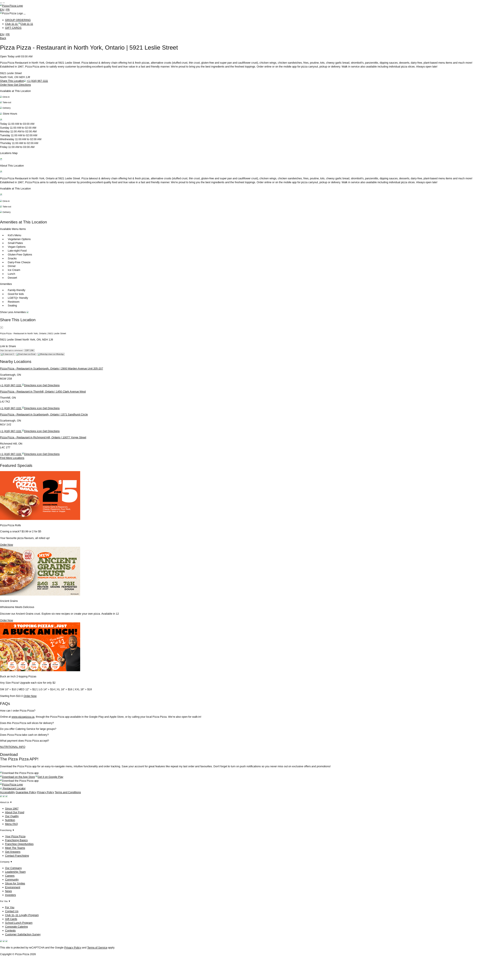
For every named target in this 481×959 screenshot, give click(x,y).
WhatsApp (60, 354)
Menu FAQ (11, 824)
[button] (240, 117)
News (8, 891)
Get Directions (22, 84)
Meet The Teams (15, 847)
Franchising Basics (16, 840)
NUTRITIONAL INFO (12, 746)
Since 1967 (12, 808)
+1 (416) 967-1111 (37, 80)
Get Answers (12, 851)
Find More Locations (12, 457)
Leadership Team (15, 871)
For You (9, 907)
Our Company (13, 868)
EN (2, 9)
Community (12, 879)
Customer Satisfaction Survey (23, 934)
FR (8, 9)
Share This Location (12, 80)
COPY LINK (29, 350)
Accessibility (7, 792)
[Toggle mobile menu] (1, 2)
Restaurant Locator (14, 788)
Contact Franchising (17, 855)
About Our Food (14, 812)
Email (33, 354)
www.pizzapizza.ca (23, 716)
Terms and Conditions (68, 792)
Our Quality (12, 816)
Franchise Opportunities (19, 844)
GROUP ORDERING (18, 20)
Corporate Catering (16, 926)
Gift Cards (11, 919)
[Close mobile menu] (4, 2)
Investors (10, 895)
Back (3, 38)
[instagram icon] (4, 796)
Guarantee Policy (26, 792)
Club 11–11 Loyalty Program (22, 915)
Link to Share (8, 346)
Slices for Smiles (15, 883)
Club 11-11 (11, 23)
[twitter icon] (7, 796)
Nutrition (10, 820)
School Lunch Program (18, 922)
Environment (12, 887)
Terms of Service (97, 947)
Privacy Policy (45, 792)
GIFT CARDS (13, 27)
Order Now (7, 84)
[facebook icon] (1, 796)
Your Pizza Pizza (15, 836)
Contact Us (11, 911)
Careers (10, 875)
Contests (10, 930)
